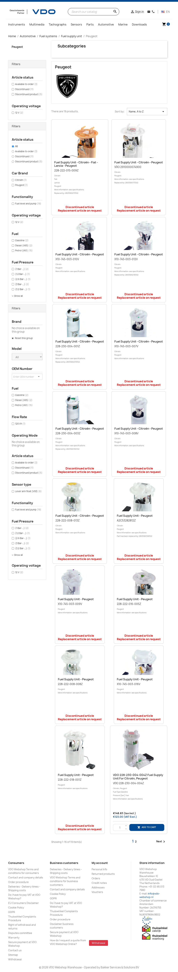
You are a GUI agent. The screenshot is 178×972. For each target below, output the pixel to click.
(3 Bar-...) (22, 284)
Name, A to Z (147, 111)
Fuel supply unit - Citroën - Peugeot (138, 162)
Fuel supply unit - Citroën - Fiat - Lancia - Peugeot (76, 164)
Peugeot (17, 47)
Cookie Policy (16, 907)
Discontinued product (28, 94)
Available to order (26, 84)
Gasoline (22, 240)
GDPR (11, 912)
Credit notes (99, 883)
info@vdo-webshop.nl (149, 895)
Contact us (15, 950)
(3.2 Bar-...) (22, 289)
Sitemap (13, 954)
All (16, 146)
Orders (96, 878)
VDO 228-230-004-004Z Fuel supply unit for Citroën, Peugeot (138, 776)
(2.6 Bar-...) (23, 279)
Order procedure (18, 882)
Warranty (13, 937)
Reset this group (23, 338)
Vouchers (97, 892)
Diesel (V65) (24, 245)
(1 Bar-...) (22, 269)
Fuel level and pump (28, 203)
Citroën (21, 180)
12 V (19, 112)
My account (100, 863)
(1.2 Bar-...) (22, 274)
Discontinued (24, 89)
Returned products (103, 873)
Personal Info (99, 869)
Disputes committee (20, 933)
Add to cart (146, 827)
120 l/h (20, 423)
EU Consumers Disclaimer (23, 903)
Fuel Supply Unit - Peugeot (135, 516)
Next (161, 842)
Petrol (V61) (24, 250)
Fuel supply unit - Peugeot (135, 599)
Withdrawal (15, 959)
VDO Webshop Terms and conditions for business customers (65, 881)
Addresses (98, 887)
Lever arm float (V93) (28, 491)
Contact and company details (25, 877)
